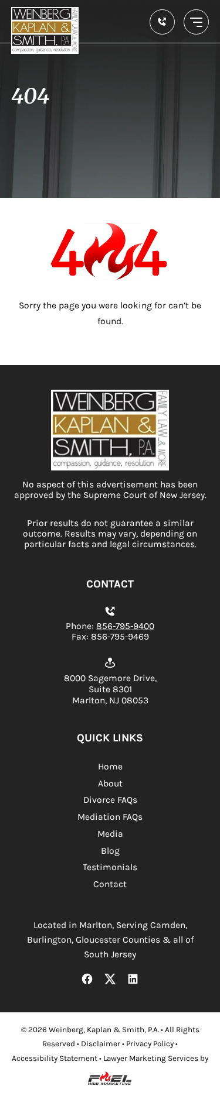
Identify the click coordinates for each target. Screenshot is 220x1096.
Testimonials (110, 867)
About (110, 783)
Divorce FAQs (110, 800)
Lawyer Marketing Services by (155, 1058)
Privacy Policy (150, 1043)
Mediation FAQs (110, 817)
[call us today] (162, 22)
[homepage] (109, 467)
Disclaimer (100, 1043)
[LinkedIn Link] (133, 980)
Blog (110, 851)
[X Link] (110, 980)
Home (110, 766)
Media (110, 834)
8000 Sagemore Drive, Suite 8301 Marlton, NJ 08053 (110, 689)
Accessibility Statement (54, 1058)
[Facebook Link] (87, 980)
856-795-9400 (125, 626)
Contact (110, 884)
